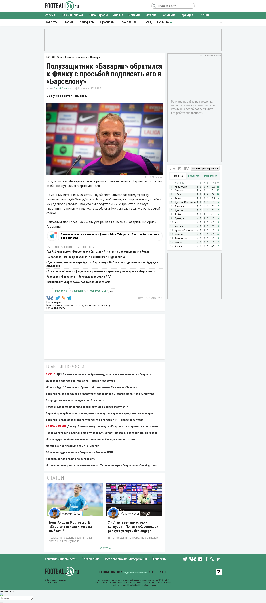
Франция (187, 15)
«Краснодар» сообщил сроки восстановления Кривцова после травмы (91, 439)
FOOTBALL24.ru (62, 5)
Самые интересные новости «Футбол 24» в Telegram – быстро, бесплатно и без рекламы (110, 236)
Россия (50, 15)
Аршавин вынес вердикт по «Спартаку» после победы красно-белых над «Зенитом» (100, 394)
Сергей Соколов (63, 88)
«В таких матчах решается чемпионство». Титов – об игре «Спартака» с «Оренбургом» (101, 465)
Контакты (159, 559)
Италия (151, 15)
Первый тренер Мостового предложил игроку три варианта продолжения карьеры (99, 413)
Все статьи (104, 548)
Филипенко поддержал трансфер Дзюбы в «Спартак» (80, 381)
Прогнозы (107, 22)
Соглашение (91, 559)
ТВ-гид (147, 22)
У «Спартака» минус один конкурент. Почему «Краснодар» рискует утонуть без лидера (133, 526)
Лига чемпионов (72, 15)
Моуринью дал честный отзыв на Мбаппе (72, 446)
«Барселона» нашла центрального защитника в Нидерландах (85, 257)
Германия (168, 15)
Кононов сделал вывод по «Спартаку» (70, 459)
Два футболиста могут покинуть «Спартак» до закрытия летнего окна (112, 426)
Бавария (78, 290)
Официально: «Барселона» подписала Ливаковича (78, 282)
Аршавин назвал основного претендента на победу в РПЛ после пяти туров (94, 420)
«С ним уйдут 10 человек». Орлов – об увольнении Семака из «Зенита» (91, 387)
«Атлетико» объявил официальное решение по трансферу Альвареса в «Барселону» (100, 271)
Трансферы (86, 22)
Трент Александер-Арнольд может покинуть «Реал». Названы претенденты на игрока (101, 433)
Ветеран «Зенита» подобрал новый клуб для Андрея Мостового (87, 407)
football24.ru (156, 297)
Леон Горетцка (97, 290)
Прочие (204, 15)
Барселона (61, 290)
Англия (118, 15)
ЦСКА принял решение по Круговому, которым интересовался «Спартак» (104, 374)
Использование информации (126, 559)
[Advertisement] (133, 39)
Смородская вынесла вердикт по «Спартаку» (75, 400)
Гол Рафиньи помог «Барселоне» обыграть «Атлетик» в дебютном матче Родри (97, 251)
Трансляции (128, 22)
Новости (51, 22)
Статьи (68, 22)
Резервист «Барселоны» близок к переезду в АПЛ (78, 276)
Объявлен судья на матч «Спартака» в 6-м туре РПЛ (79, 452)
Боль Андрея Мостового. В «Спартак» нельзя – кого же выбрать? (71, 526)
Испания (134, 15)
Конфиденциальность (60, 559)
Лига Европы (98, 15)
